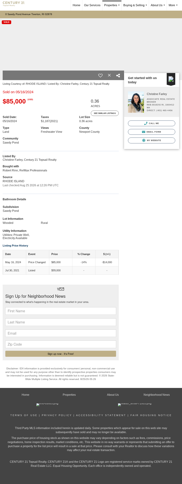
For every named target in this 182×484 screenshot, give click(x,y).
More (174, 7)
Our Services (92, 5)
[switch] (100, 75)
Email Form (153, 132)
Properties (112, 7)
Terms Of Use (24, 415)
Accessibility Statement (101, 415)
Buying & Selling (135, 7)
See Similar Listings (105, 113)
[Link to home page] (15, 5)
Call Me (153, 123)
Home (76, 5)
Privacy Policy (57, 415)
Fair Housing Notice (151, 415)
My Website (153, 140)
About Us (158, 7)
